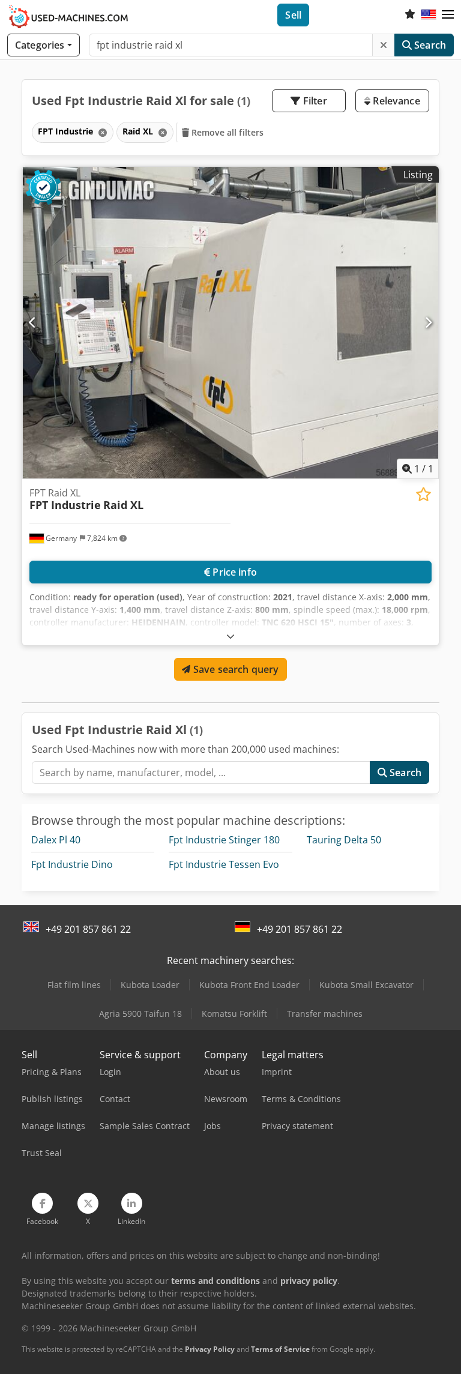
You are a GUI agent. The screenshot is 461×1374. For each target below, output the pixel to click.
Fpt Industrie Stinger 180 (224, 839)
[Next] (428, 322)
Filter (314, 100)
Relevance (395, 100)
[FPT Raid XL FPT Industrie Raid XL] (230, 322)
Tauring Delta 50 (344, 839)
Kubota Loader (150, 984)
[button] (448, 15)
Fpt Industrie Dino (72, 864)
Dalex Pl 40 (55, 839)
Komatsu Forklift (234, 1013)
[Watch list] (410, 15)
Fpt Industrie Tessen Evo (224, 864)
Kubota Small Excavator (366, 984)
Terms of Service (280, 1349)
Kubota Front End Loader (249, 984)
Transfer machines (325, 1013)
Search (429, 45)
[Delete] (383, 45)
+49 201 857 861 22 (88, 929)
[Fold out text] (230, 636)
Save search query (235, 669)
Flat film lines (74, 984)
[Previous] (32, 322)
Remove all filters (226, 132)
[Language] (428, 15)
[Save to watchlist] (423, 494)
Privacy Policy (210, 1349)
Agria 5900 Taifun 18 (140, 1013)
